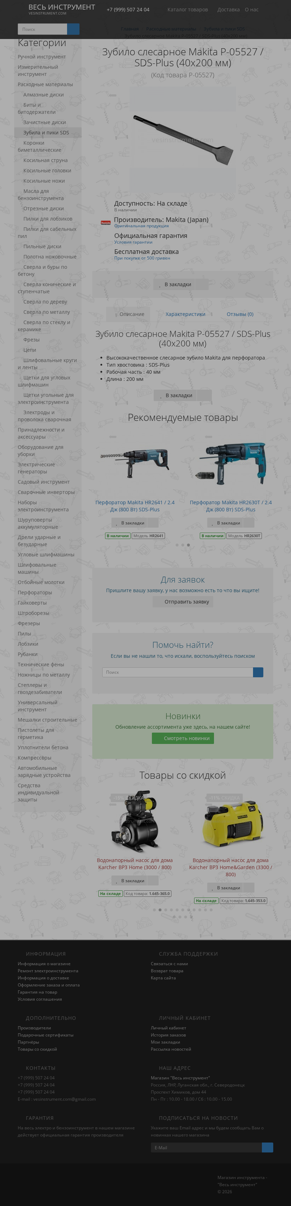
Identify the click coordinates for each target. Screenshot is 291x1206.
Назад (145, 338)
